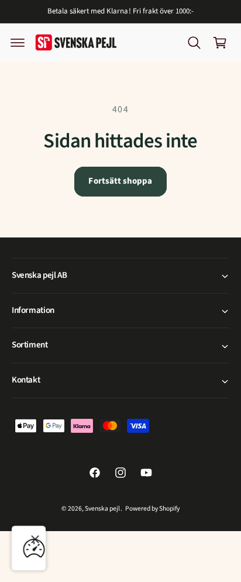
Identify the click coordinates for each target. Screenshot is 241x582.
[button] (17, 43)
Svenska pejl (102, 509)
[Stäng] (35, 539)
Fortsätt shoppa (120, 181)
